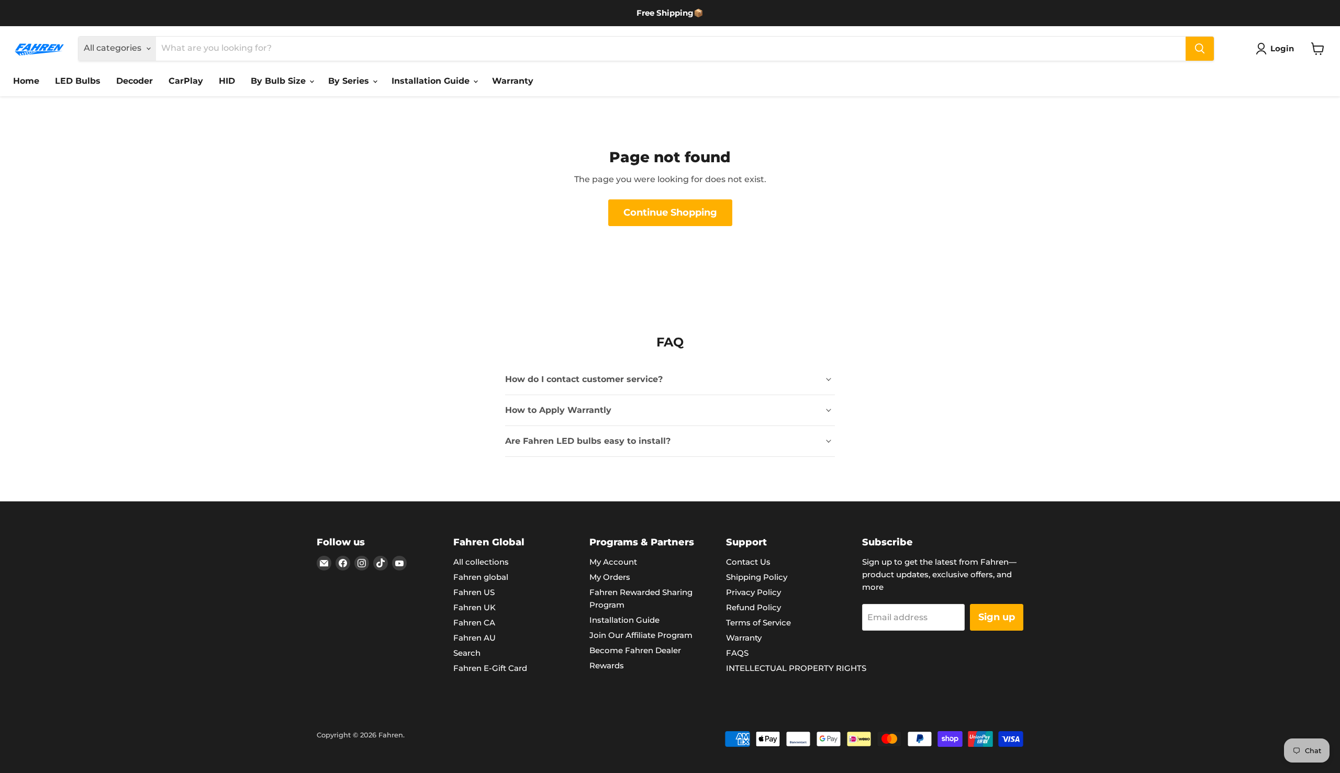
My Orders (609, 577)
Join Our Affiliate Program (641, 635)
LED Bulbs (77, 81)
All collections (481, 562)
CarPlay (186, 81)
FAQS (737, 653)
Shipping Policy (756, 577)
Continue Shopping (670, 212)
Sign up (996, 617)
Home (26, 81)
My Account (613, 562)
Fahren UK (474, 607)
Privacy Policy (753, 592)
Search (467, 653)
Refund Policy (753, 607)
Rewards (606, 665)
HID (227, 81)
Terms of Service (758, 623)
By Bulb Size (279, 81)
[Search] (1200, 49)
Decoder (134, 81)
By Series (350, 81)
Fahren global (480, 577)
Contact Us (748, 562)
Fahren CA (474, 623)
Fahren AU (474, 638)
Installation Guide (432, 81)
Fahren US (474, 592)
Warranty (512, 81)
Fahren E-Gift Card (490, 668)
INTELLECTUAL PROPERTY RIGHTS (796, 668)
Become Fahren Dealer (635, 650)
